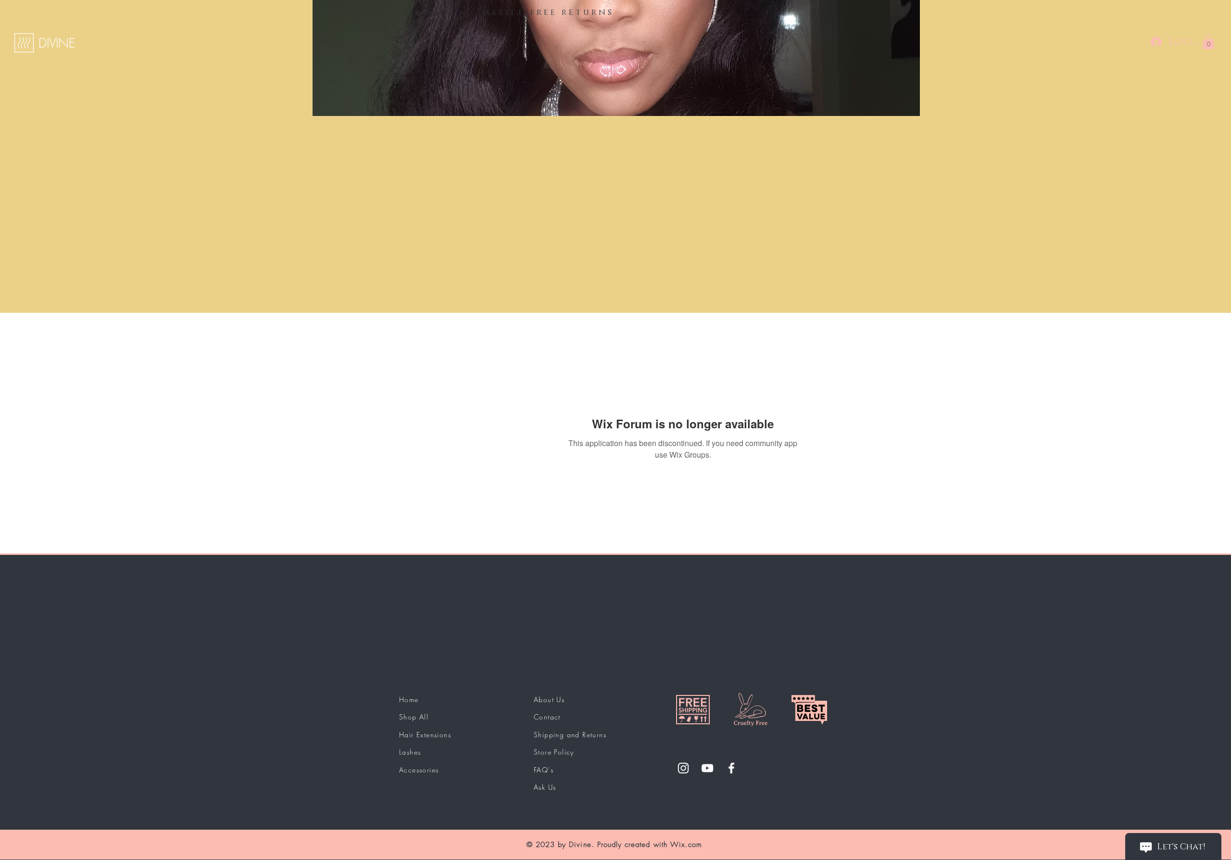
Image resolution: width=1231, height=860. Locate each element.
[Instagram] (683, 768)
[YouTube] (707, 768)
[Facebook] (731, 768)
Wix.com (686, 844)
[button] (1208, 41)
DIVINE (56, 43)
